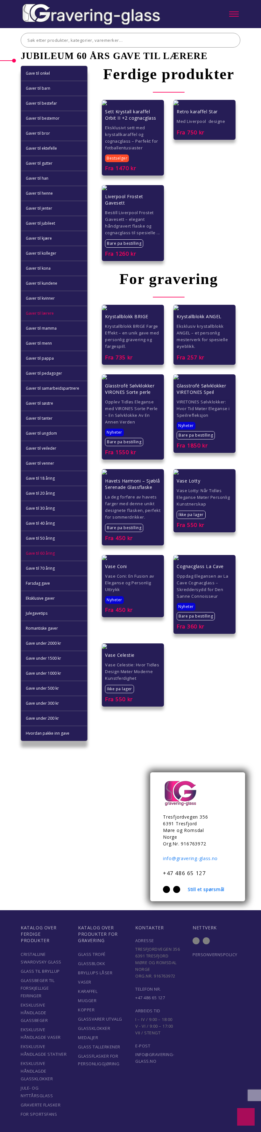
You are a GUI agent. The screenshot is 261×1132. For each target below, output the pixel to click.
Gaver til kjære (39, 238)
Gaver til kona (38, 268)
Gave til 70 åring (40, 568)
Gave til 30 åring (40, 508)
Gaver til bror (38, 133)
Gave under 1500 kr (43, 658)
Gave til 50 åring (40, 538)
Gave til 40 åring (40, 523)
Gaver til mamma (41, 328)
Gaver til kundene (41, 283)
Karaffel (87, 991)
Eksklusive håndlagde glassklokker (37, 1071)
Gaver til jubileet (40, 223)
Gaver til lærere (40, 313)
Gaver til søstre (39, 403)
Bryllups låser (95, 973)
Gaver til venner (40, 463)
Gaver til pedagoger (44, 373)
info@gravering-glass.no (190, 858)
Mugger (87, 1000)
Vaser (84, 982)
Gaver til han (37, 178)
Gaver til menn (39, 343)
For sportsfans (39, 1114)
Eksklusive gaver (40, 598)
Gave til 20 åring (40, 493)
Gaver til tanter (39, 418)
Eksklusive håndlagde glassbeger (34, 1012)
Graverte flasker (40, 1105)
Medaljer (88, 1037)
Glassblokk (91, 963)
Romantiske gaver (42, 628)
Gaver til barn (38, 88)
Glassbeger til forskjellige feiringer (37, 988)
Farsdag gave (38, 583)
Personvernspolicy (215, 954)
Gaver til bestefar (41, 103)
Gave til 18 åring (40, 478)
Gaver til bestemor (43, 118)
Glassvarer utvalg (100, 1019)
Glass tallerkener (99, 1047)
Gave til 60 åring (40, 553)
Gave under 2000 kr (43, 643)
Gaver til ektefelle (41, 148)
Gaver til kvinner (40, 298)
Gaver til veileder (41, 448)
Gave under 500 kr (42, 688)
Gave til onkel (38, 73)
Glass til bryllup (40, 971)
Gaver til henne (39, 193)
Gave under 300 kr (42, 703)
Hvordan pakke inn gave (47, 733)
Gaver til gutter (39, 163)
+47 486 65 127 (184, 873)
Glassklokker (94, 1028)
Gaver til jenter (39, 208)
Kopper (86, 1010)
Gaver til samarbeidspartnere (52, 388)
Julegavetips (36, 613)
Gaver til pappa (40, 358)
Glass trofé (92, 954)
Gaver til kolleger (41, 253)
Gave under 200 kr (42, 718)
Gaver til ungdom (41, 433)
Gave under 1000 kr (43, 673)
